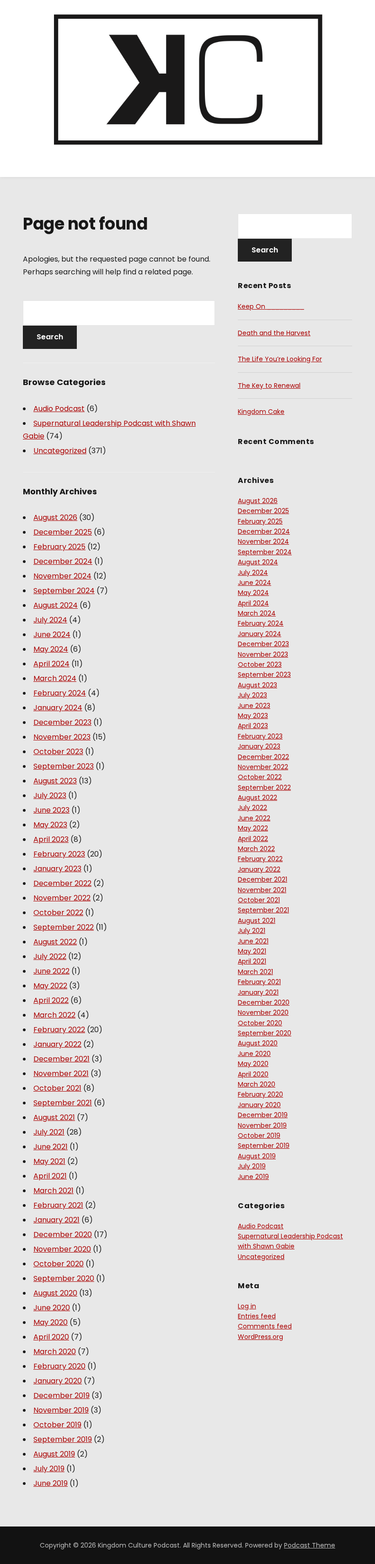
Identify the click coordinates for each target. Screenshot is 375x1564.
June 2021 (50, 1146)
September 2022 (63, 927)
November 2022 (62, 898)
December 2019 (61, 1395)
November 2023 (62, 737)
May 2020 (50, 1322)
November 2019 (61, 1410)
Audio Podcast (59, 408)
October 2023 (58, 751)
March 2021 (53, 1190)
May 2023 (50, 824)
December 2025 (62, 532)
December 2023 (62, 722)
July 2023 (49, 795)
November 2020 (62, 1249)
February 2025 (59, 546)
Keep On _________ (271, 306)
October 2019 (57, 1424)
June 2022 (51, 971)
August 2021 (54, 1117)
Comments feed (265, 1326)
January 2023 (57, 868)
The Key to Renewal (269, 385)
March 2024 (54, 678)
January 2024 (57, 707)
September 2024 (64, 590)
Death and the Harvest (274, 332)
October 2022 (58, 912)
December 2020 (62, 1234)
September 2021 (62, 1103)
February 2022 (59, 1029)
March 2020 (54, 1351)
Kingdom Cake (261, 411)
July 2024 (50, 620)
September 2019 (62, 1439)
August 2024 (55, 605)
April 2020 (51, 1337)
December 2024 (62, 561)
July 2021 (48, 1132)
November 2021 (61, 1073)
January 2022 (57, 1044)
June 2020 (51, 1307)
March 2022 (54, 1015)
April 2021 (50, 1176)
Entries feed (257, 1316)
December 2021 (61, 1059)
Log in (247, 1306)
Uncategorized (59, 450)
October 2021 (57, 1088)
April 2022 (51, 1000)
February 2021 (58, 1205)
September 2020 (63, 1278)
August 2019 (54, 1454)
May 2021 (49, 1161)
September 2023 (63, 766)
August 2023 (55, 781)
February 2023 (59, 854)
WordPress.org (260, 1336)
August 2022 (55, 942)
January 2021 (56, 1220)
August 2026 (55, 517)
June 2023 (51, 810)
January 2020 (57, 1381)
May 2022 (50, 985)
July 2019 (48, 1468)
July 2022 (49, 956)
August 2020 (55, 1293)
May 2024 (50, 649)
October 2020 (58, 1264)
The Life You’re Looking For (280, 359)
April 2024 (51, 664)
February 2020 (59, 1366)
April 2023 (51, 839)
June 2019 (50, 1483)
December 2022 (62, 883)
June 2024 (51, 634)
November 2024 (62, 576)
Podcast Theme (309, 1545)
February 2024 (59, 693)
